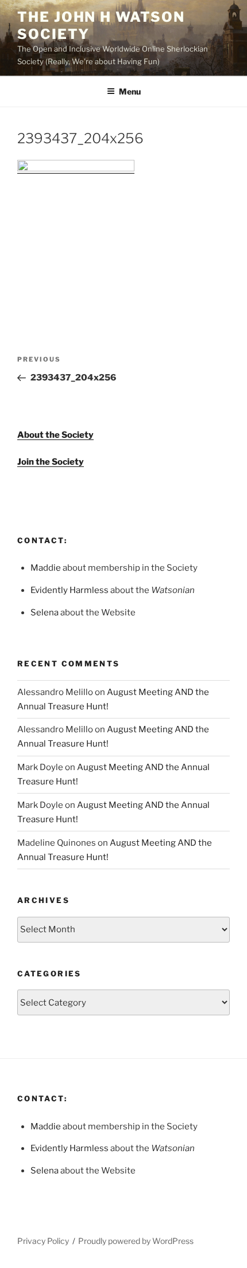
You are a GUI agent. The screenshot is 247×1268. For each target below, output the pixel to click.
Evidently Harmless (69, 590)
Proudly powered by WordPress (136, 1241)
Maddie (45, 568)
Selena (44, 612)
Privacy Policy (43, 1241)
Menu (130, 91)
